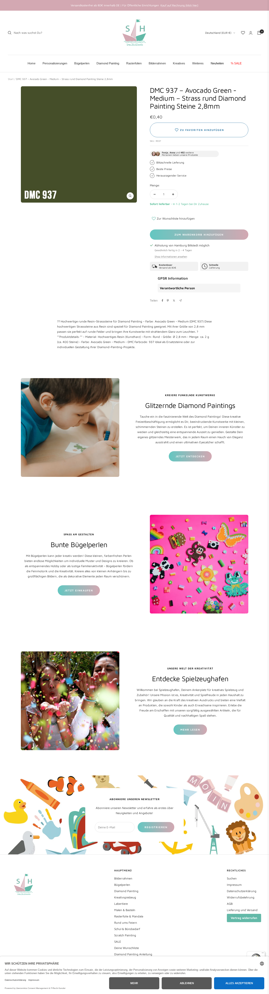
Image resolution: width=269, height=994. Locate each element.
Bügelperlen (122, 884)
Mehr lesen (190, 729)
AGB (230, 903)
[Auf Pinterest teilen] (168, 300)
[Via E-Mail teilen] (180, 300)
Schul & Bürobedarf (127, 929)
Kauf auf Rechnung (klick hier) (179, 5)
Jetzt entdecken (190, 456)
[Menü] (262, 953)
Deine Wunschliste (126, 948)
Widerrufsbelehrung (240, 897)
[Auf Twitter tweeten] (174, 300)
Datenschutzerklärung (241, 891)
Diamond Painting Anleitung (133, 954)
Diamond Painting (126, 891)
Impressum (234, 884)
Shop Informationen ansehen (171, 256)
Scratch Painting (125, 935)
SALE (117, 941)
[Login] (250, 33)
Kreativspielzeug (125, 897)
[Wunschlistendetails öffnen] (243, 33)
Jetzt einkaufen (79, 590)
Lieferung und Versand (242, 910)
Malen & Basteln (124, 910)
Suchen (232, 878)
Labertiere (121, 903)
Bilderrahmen (123, 878)
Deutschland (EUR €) (218, 32)
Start (11, 79)
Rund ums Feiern (125, 922)
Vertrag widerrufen (244, 918)
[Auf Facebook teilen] (162, 300)
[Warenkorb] (259, 33)
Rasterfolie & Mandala (128, 916)
